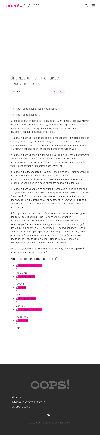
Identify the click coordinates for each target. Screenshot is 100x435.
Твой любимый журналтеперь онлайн (29, 5)
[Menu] (93, 7)
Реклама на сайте (20, 406)
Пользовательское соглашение (28, 401)
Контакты (15, 396)
